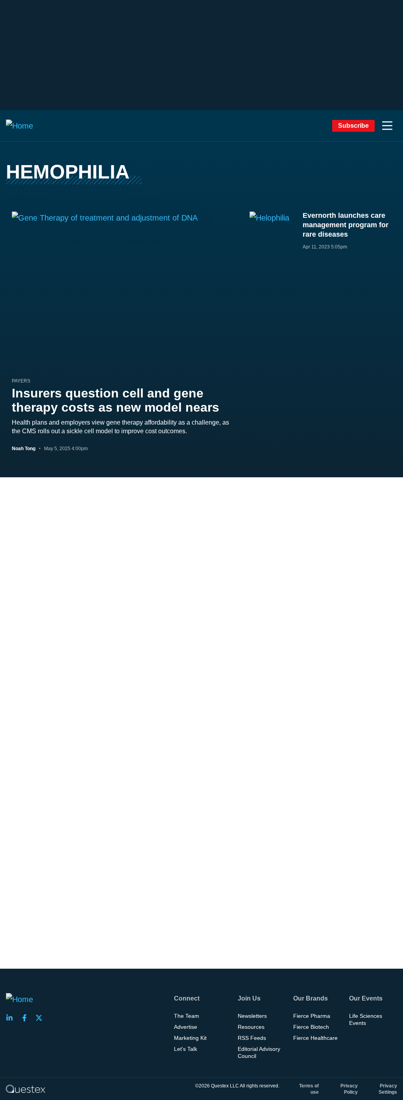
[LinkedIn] (12, 1018)
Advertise (185, 1027)
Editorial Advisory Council (259, 1052)
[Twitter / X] (41, 1018)
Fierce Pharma (311, 1016)
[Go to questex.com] (25, 1088)
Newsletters (252, 1016)
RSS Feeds (252, 1038)
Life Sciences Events (365, 1019)
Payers (21, 381)
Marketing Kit (190, 1038)
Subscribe (353, 125)
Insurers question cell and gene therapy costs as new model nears (115, 400)
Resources (251, 1027)
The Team (186, 1016)
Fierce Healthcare (315, 1038)
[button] (387, 126)
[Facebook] (27, 1018)
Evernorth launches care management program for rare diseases (345, 225)
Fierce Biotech (311, 1027)
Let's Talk (185, 1049)
